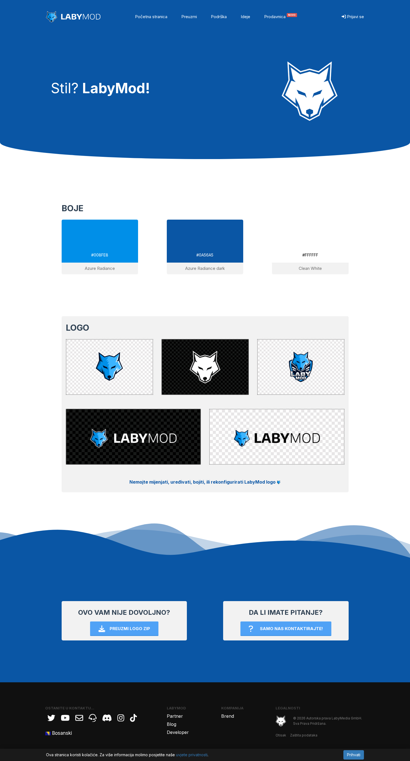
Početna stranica (151, 16)
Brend (227, 716)
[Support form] (79, 718)
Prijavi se (355, 16)
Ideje (245, 16)
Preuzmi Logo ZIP (130, 628)
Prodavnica (280, 16)
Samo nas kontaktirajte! (291, 628)
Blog (171, 724)
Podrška (219, 16)
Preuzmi (189, 16)
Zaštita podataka (303, 735)
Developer (178, 732)
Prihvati (353, 754)
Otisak (281, 735)
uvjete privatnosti (192, 754)
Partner (175, 716)
